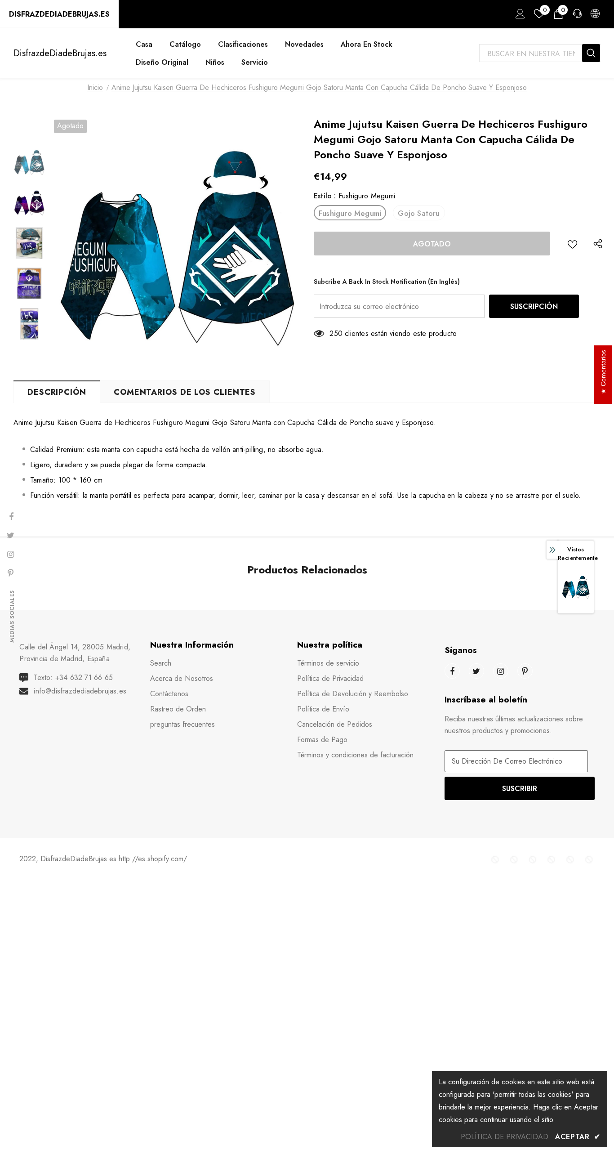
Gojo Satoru (419, 213)
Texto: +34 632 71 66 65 (73, 677)
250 (336, 333)
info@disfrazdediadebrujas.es (80, 691)
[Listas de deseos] (572, 244)
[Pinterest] (525, 671)
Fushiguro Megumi (350, 213)
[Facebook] (452, 671)
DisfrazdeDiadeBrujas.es (60, 53)
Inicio (95, 87)
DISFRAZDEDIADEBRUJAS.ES (59, 14)
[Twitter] (476, 671)
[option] (177, 243)
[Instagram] (500, 671)
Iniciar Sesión (518, 16)
